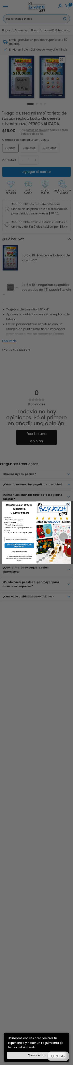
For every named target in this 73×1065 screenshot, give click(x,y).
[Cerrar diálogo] (68, 504)
